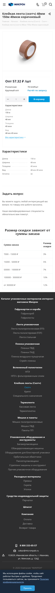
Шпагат (27, 506)
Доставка (27, 523)
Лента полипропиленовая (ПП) (27, 328)
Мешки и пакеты (27, 417)
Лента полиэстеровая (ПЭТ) (27, 332)
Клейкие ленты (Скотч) (27, 383)
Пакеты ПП (27, 430)
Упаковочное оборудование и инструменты (27, 438)
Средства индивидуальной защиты (28, 496)
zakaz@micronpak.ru (28, 550)
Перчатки (27, 500)
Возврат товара (27, 527)
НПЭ (27, 371)
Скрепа (27, 485)
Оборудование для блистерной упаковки (27, 452)
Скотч (27, 387)
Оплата (27, 519)
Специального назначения (27, 395)
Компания (27, 514)
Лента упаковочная (27, 324)
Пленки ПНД (27, 352)
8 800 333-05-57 (28, 545)
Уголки (27, 489)
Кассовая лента (27, 406)
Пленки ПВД (27, 348)
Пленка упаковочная (27, 343)
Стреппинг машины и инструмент (27, 465)
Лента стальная (27, 337)
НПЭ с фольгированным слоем (27, 375)
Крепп (27, 391)
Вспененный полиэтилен (27, 367)
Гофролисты (27, 317)
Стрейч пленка (27, 360)
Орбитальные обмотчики (27, 456)
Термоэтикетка (27, 410)
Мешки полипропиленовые (27, 421)
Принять (27, 588)
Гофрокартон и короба (27, 309)
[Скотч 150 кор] (27, 50)
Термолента (27, 402)
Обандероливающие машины (27, 448)
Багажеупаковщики (27, 444)
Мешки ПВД (27, 426)
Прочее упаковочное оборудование (27, 469)
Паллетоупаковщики (27, 460)
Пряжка (27, 480)
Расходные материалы (27, 476)
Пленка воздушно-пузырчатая (27, 356)
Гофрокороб (27, 313)
